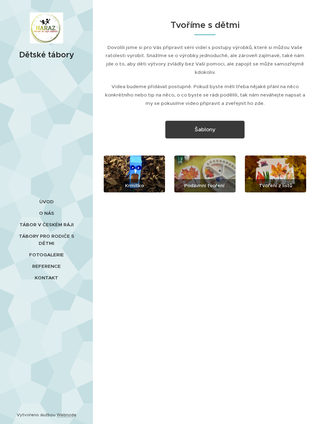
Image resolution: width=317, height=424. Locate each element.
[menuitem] (46, 201)
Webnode (66, 414)
